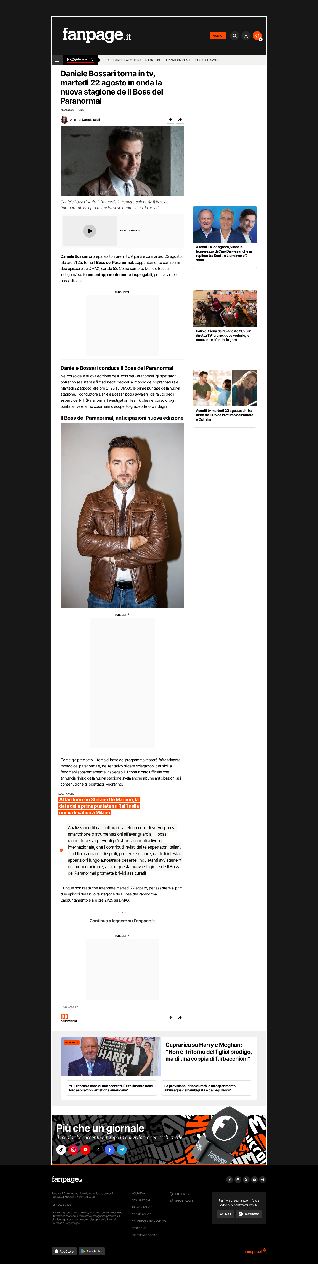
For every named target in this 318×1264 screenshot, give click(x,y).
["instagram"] (73, 1150)
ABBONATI (218, 35)
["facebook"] (110, 1150)
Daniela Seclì (91, 119)
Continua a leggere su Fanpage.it (122, 920)
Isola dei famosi (206, 60)
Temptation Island (177, 60)
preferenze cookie (144, 1235)
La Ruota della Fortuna (123, 60)
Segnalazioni (141, 1200)
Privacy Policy (141, 1207)
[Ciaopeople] (255, 1252)
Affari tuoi (153, 60)
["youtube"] (85, 1150)
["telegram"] (122, 1150)
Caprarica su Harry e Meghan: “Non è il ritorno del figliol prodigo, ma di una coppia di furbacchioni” (208, 1051)
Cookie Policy (141, 1214)
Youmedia (138, 1193)
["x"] (98, 1150)
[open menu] (57, 60)
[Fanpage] (67, 1179)
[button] (180, 120)
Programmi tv (80, 59)
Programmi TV (69, 1007)
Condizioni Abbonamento (149, 1221)
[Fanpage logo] (91, 36)
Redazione (139, 1228)
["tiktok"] (61, 1150)
